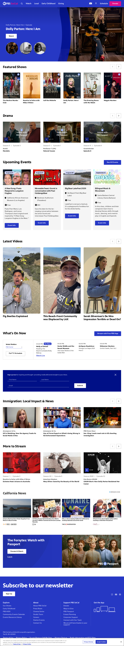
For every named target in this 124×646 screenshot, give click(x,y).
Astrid (5, 149)
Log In (9, 557)
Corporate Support (70, 617)
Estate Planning (69, 614)
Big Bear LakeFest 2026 (75, 188)
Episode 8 (87, 151)
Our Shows (7, 606)
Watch (28, 3)
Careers (36, 617)
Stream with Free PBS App (107, 333)
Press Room (37, 608)
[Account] (96, 3)
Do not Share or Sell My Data (41, 638)
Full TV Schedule (15, 353)
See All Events (112, 162)
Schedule (104, 3)
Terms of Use (8, 638)
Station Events (39, 620)
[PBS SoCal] (10, 3)
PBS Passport (68, 611)
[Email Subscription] (90, 4)
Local (36, 3)
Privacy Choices (61, 638)
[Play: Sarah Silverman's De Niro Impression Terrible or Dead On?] (102, 280)
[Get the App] (107, 609)
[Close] (121, 642)
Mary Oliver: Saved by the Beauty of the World (24, 27)
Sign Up (9, 594)
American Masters (50, 479)
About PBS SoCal (39, 606)
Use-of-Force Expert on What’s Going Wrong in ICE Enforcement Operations (61, 434)
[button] (17, 512)
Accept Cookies (101, 642)
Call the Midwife (49, 100)
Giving (61, 3)
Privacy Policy (21, 638)
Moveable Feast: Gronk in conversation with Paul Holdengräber (46, 190)
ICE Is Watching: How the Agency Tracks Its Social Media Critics (19, 434)
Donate (115, 3)
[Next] (118, 66)
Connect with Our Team (72, 620)
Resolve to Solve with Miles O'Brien (16, 479)
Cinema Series (38, 611)
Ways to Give (68, 608)
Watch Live (40, 355)
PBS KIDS (6, 611)
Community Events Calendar (14, 614)
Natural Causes (49, 151)
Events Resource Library (12, 617)
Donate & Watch (16, 551)
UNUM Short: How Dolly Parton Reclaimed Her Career (102, 483)
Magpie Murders (110, 100)
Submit (80, 385)
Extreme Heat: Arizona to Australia (16, 482)
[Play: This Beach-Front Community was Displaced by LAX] (62, 280)
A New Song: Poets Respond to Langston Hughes (14, 190)
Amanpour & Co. (9, 431)
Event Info (12, 225)
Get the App (99, 603)
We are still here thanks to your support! (75, 624)
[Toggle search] (21, 3)
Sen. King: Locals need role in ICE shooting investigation (100, 434)
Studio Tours (38, 614)
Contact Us (37, 623)
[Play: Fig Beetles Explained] (21, 280)
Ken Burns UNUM (90, 479)
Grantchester (89, 149)
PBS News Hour (89, 431)
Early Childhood (48, 3)
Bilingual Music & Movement (102, 189)
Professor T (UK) (49, 149)
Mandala (6, 151)
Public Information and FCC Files (83, 638)
